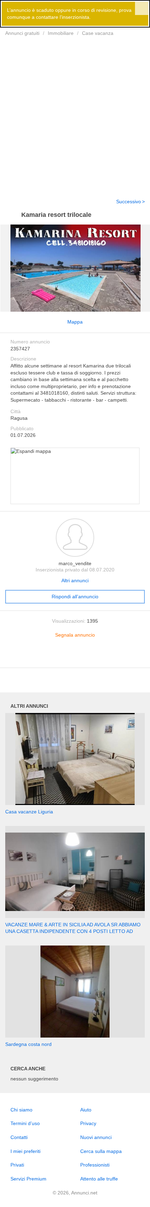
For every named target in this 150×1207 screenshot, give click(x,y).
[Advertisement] (75, 113)
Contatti (19, 1137)
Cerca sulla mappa (101, 1151)
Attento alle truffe (99, 1179)
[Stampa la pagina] (75, 657)
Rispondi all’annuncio (75, 596)
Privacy (88, 1123)
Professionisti (95, 1165)
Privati (17, 1165)
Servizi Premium (28, 1179)
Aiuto (85, 1110)
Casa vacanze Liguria (29, 811)
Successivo (128, 201)
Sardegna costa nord (28, 1044)
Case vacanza (97, 33)
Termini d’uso (25, 1123)
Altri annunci (75, 580)
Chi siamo (21, 1110)
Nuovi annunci (96, 1137)
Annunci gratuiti (22, 33)
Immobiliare (61, 33)
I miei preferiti (25, 1151)
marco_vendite (75, 563)
